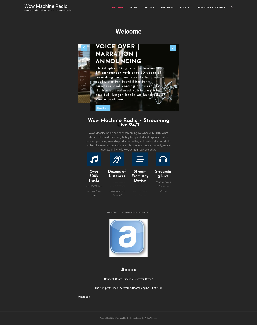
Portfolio (167, 7)
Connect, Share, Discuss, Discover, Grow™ (128, 279)
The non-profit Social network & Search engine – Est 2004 (128, 288)
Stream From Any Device (140, 176)
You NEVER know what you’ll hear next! (94, 191)
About (133, 7)
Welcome (117, 7)
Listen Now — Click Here (210, 7)
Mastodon (84, 296)
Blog (183, 7)
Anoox (128, 270)
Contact (149, 7)
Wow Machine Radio (46, 6)
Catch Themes (151, 318)
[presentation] (84, 48)
